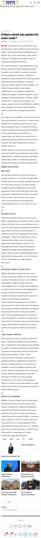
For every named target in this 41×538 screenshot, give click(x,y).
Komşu (30, 439)
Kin (24, 439)
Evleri (11, 439)
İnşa (18, 439)
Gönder (4, 507)
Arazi (4, 439)
